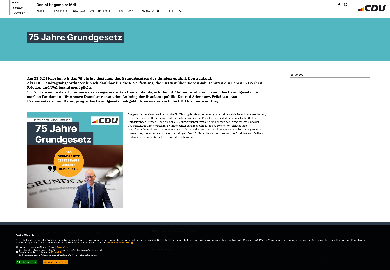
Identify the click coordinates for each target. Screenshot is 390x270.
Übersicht (61, 247)
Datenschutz (18, 13)
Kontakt (16, 2)
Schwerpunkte (126, 11)
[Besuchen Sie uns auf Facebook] (339, 4)
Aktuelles (43, 11)
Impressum (17, 7)
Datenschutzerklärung (119, 242)
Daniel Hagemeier (100, 11)
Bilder (171, 11)
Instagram (78, 11)
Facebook (60, 11)
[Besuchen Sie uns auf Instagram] (345, 4)
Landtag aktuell (151, 11)
